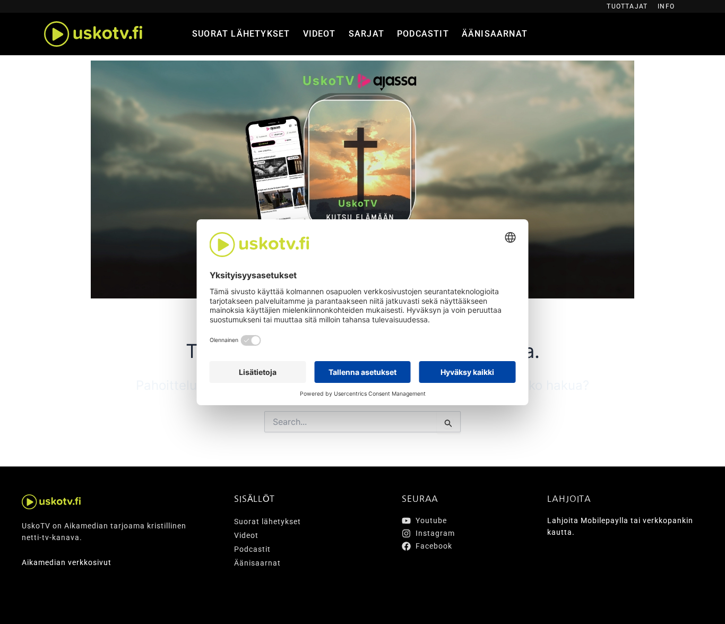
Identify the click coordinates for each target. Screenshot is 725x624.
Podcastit (423, 34)
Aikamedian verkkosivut (66, 562)
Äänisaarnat (495, 34)
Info (666, 6)
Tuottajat (627, 6)
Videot (319, 34)
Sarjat (366, 34)
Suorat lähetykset (241, 34)
